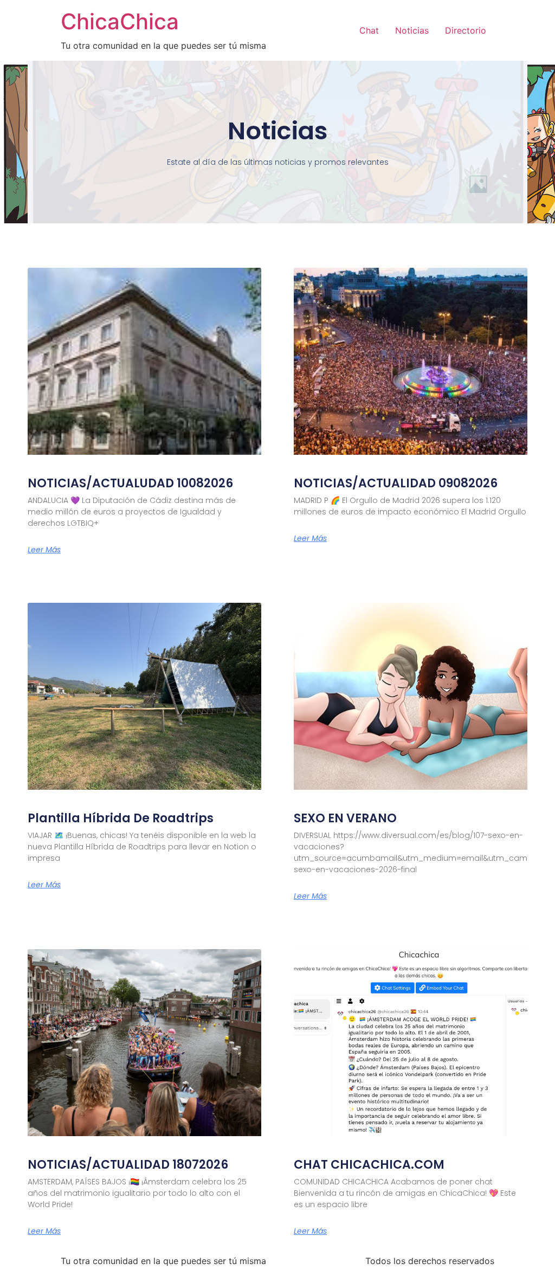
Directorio (465, 30)
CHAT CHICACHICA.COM (369, 1164)
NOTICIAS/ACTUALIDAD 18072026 (128, 1164)
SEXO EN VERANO (345, 818)
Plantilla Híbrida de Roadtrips (121, 818)
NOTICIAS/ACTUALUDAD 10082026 (130, 483)
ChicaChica (120, 21)
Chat (369, 30)
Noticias (412, 30)
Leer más (44, 549)
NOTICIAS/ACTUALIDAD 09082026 (396, 483)
